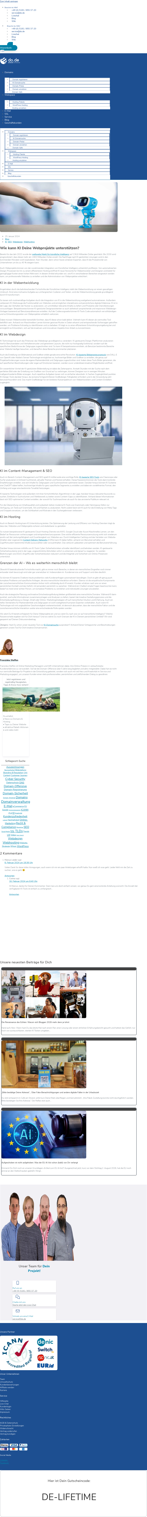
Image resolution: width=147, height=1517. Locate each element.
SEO (10, 241)
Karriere (3, 1390)
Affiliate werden (7, 1387)
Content (6, 775)
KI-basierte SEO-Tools (89, 477)
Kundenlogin (5, 1406)
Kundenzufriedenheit (15, 816)
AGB (2, 1422)
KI (6, 241)
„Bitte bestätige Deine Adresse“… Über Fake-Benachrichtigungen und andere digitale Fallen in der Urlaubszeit (50, 1092)
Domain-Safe (17, 92)
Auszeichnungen (15, 767)
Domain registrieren (20, 79)
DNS (21, 782)
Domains (9, 72)
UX (8, 835)
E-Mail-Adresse (7, 936)
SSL (6, 113)
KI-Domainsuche (19, 83)
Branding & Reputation (13, 772)
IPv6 (10, 813)
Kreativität (18, 813)
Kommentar (6, 925)
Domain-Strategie (9, 798)
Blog (7, 119)
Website (3, 942)
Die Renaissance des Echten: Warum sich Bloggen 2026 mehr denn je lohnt (35, 1022)
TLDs (19, 831)
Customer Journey (19, 775)
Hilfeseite (4, 1401)
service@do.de (19, 1319)
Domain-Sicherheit (15, 793)
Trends (26, 831)
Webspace (10, 94)
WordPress (23, 846)
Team (2, 1379)
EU (25, 806)
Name (3, 930)
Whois (13, 846)
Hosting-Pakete (19, 102)
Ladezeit (5, 820)
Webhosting (29, 241)
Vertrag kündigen (7, 1434)
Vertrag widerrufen (8, 1431)
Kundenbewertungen (9, 1384)
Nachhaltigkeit (13, 820)
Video (13, 835)
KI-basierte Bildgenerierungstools (91, 354)
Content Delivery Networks (35, 540)
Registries (19, 827)
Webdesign (18, 241)
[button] (8, 46)
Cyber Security (15, 779)
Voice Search (20, 835)
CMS (25, 773)
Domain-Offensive (15, 786)
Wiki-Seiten (5, 1409)
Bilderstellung (20, 770)
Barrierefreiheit (9, 770)
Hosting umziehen (19, 108)
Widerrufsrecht (6, 1428)
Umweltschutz (6, 1382)
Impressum (5, 1412)
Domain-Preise (18, 86)
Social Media (5, 832)
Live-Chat (4, 1403)
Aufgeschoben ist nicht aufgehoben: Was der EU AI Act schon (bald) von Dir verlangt (39, 1162)
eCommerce (18, 806)
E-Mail (8, 110)
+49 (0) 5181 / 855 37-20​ (25, 1291)
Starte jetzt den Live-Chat (24, 1305)
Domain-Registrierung (15, 789)
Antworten (9, 875)
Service (8, 116)
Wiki (14, 21)
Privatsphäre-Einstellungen (12, 1425)
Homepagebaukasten (15, 810)
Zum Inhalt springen (9, 1)
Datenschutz (12, 782)
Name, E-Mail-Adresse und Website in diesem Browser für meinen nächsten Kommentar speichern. (46, 947)
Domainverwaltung (15, 801)
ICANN (24, 809)
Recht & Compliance (13, 825)
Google (5, 810)
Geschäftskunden (13, 122)
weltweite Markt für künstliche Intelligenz (50, 254)
